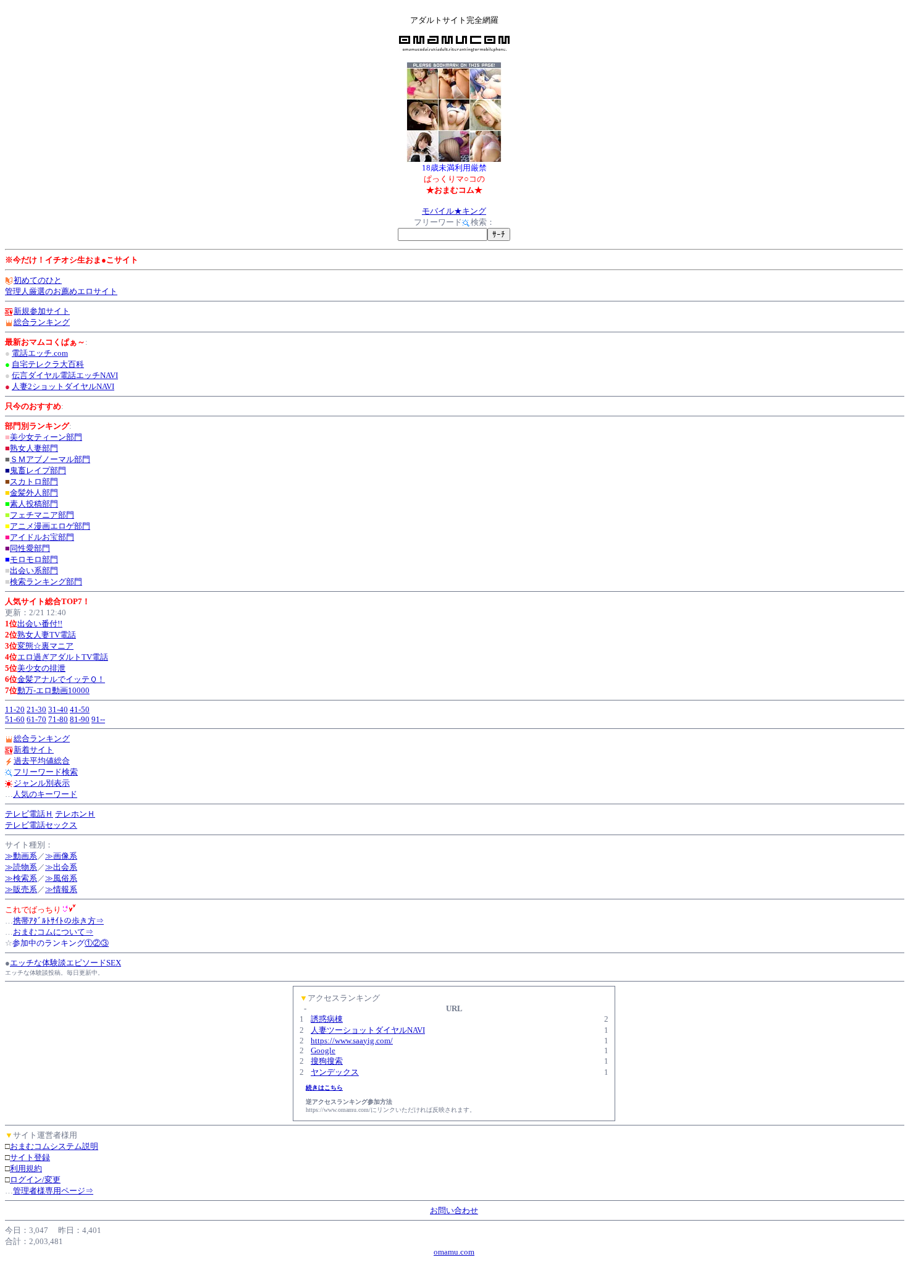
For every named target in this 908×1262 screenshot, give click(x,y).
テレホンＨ (75, 813)
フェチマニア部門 (42, 515)
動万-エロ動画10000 (53, 690)
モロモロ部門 (34, 559)
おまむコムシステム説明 (54, 1146)
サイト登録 (30, 1157)
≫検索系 (21, 878)
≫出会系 (61, 867)
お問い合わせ (454, 1210)
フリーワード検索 (46, 771)
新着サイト (34, 749)
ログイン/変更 (35, 1179)
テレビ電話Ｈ (29, 813)
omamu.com (454, 1251)
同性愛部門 (30, 548)
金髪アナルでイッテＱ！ (61, 679)
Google (323, 1050)
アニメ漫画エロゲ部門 (50, 526)
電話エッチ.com (40, 353)
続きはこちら (324, 1087)
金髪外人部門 (34, 492)
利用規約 (26, 1168)
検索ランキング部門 (46, 581)
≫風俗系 (61, 878)
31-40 (58, 709)
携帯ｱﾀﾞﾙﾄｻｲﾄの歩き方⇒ (58, 920)
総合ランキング (42, 322)
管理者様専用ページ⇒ (53, 1190)
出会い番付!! (39, 623)
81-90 (80, 719)
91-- (98, 719)
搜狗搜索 (327, 1061)
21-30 (36, 709)
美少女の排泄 (41, 668)
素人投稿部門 (34, 503)
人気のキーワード (45, 794)
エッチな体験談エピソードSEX (65, 962)
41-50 (80, 709)
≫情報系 (61, 889)
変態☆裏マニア (45, 645)
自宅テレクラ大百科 (48, 364)
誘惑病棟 (327, 1019)
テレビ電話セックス (41, 825)
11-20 (15, 709)
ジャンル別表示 (42, 783)
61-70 (36, 719)
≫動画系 (21, 855)
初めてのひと (38, 280)
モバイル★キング (454, 211)
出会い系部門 (34, 570)
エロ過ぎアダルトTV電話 (62, 657)
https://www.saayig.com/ (352, 1040)
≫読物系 (21, 867)
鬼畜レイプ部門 (38, 470)
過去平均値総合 (42, 760)
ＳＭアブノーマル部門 (50, 459)
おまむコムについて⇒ (53, 931)
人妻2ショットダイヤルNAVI (63, 386)
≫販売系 (21, 889)
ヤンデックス (335, 1072)
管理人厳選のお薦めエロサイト (61, 291)
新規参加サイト (42, 311)
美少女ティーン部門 (46, 437)
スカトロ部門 (34, 481)
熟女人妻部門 (34, 448)
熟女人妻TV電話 (46, 634)
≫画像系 (61, 855)
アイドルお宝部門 (42, 537)
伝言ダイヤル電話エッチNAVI (65, 375)
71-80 (58, 719)
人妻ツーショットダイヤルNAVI (368, 1030)
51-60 (15, 719)
